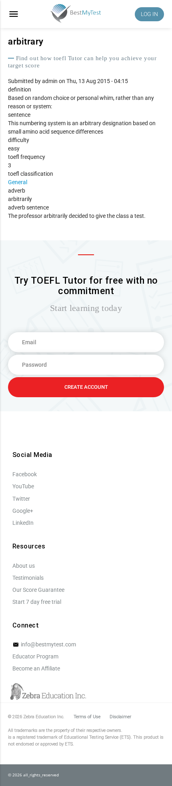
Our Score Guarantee (38, 590)
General (17, 182)
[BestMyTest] (75, 14)
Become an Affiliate (36, 668)
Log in (149, 14)
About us (23, 566)
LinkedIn (23, 523)
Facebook (24, 474)
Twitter (21, 499)
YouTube (23, 486)
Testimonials (28, 578)
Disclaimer (120, 716)
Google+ (22, 511)
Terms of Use (87, 716)
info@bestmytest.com (48, 644)
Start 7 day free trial (36, 602)
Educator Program (35, 656)
